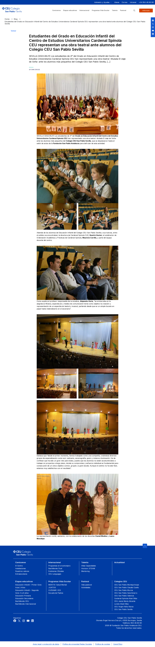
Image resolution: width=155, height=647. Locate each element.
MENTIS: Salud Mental (57, 585)
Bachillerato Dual (55, 568)
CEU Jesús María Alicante (124, 601)
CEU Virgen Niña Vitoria (123, 607)
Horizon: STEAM (88, 568)
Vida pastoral (86, 585)
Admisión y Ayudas (101, 2)
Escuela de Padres (55, 593)
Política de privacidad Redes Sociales (77, 644)
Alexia (116, 2)
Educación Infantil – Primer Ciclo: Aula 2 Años (28, 586)
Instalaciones (20, 568)
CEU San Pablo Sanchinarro (125, 593)
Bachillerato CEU (22, 601)
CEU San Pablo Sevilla (123, 609)
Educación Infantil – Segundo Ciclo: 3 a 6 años (27, 591)
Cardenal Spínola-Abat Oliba (125, 598)
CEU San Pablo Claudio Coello (126, 587)
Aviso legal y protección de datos (46, 644)
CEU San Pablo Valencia (124, 596)
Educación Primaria (23, 596)
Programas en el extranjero (59, 566)
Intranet (133, 2)
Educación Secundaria (24, 598)
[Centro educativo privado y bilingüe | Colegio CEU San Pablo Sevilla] (12, 11)
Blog (15, 19)
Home (7, 19)
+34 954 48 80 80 (146, 2)
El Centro (19, 566)
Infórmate (146, 10)
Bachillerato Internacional (25, 604)
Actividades (85, 587)
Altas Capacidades (88, 566)
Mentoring (85, 571)
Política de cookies (102, 644)
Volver (13, 31)
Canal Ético (117, 644)
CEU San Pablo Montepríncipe (126, 585)
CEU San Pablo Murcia (123, 590)
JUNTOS (52, 587)
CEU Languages (54, 574)
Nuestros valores (22, 571)
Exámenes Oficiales (56, 571)
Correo (124, 2)
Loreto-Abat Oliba (121, 604)
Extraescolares (21, 574)
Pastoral (85, 581)
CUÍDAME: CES (54, 590)
